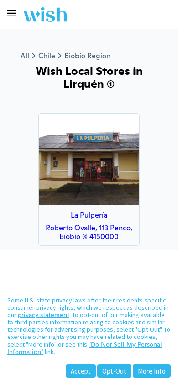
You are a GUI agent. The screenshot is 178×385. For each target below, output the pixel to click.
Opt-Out (114, 371)
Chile (46, 56)
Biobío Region (87, 56)
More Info (152, 371)
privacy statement (43, 315)
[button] (11, 13)
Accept (81, 371)
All (25, 56)
